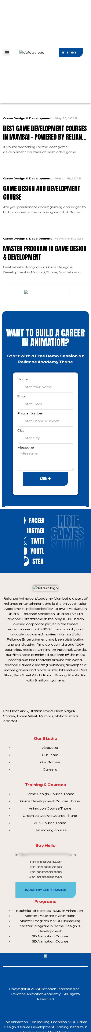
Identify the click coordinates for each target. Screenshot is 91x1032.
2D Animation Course (50, 936)
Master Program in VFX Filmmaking (49, 921)
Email (21, 396)
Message (25, 447)
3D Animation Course (50, 941)
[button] (6, 52)
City (20, 430)
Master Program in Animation (50, 916)
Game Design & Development (27, 118)
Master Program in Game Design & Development (45, 252)
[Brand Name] (33, 520)
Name (22, 379)
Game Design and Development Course (41, 192)
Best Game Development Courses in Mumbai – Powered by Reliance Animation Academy (45, 132)
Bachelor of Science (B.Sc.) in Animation (50, 910)
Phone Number (30, 413)
